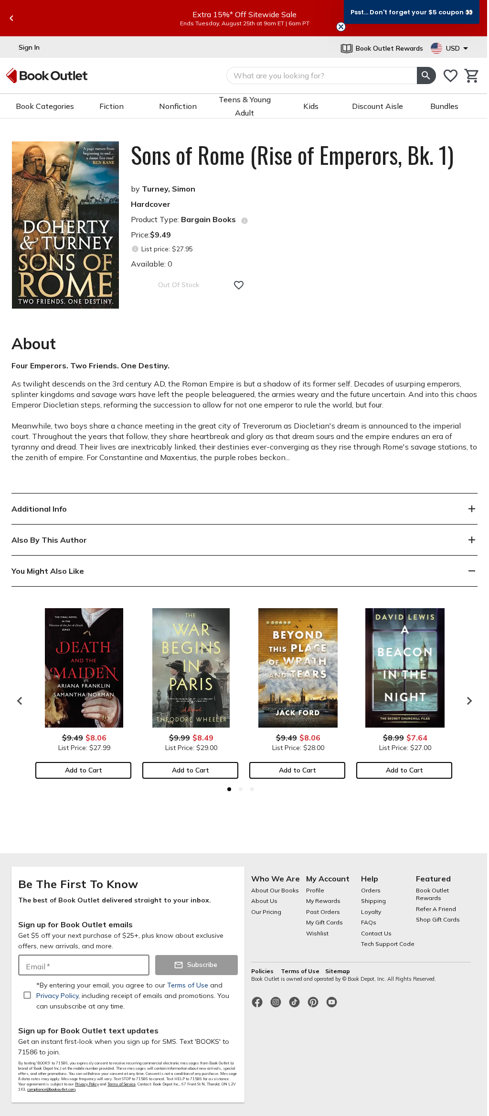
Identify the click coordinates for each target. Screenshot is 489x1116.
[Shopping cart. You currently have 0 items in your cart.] (472, 75)
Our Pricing (266, 911)
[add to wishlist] (238, 285)
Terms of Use (300, 971)
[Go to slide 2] (241, 789)
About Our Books (275, 890)
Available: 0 (151, 263)
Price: (151, 234)
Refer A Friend (436, 908)
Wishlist (317, 933)
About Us (264, 900)
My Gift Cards (324, 922)
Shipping (373, 900)
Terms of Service (121, 1084)
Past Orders (323, 911)
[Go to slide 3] (252, 789)
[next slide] (467, 701)
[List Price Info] (135, 249)
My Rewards (323, 900)
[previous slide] (11, 18)
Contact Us (376, 933)
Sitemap (337, 971)
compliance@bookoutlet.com (51, 1089)
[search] (426, 75)
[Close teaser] (341, 27)
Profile (315, 890)
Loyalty (371, 911)
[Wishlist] (450, 75)
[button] (411, 12)
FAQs (368, 922)
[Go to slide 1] (229, 789)
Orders (371, 890)
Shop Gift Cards (438, 919)
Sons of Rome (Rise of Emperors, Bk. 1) (292, 154)
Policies (263, 971)
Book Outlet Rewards (432, 894)
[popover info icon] (244, 221)
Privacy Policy (87, 1084)
